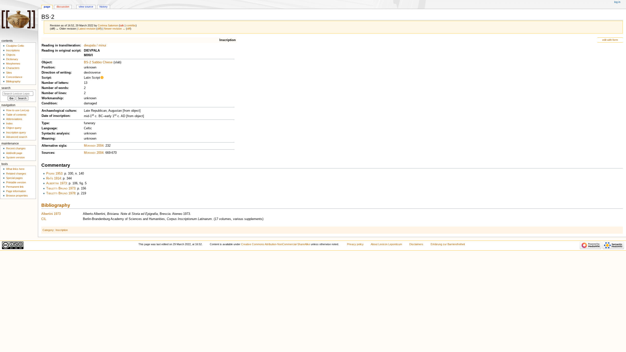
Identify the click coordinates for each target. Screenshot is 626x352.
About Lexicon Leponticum (386, 244)
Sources (48, 152)
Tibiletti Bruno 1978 (60, 193)
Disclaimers (416, 244)
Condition (49, 103)
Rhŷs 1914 (53, 178)
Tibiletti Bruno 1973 (60, 188)
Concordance (14, 77)
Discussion (62, 6)
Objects (10, 54)
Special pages (14, 177)
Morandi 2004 (93, 145)
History (104, 6)
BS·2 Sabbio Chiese (98, 62)
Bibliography (55, 205)
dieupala (90, 45)
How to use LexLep (17, 110)
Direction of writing (56, 72)
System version (15, 157)
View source (86, 6)
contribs (131, 25)
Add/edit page (14, 153)
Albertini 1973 (56, 183)
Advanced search (16, 136)
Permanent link (15, 186)
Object (46, 62)
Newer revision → (114, 28)
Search (6, 88)
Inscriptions (13, 50)
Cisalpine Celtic (15, 45)
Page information (16, 191)
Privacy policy (355, 244)
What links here (15, 168)
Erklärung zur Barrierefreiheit (448, 244)
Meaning (48, 138)
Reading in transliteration (61, 45)
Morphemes (13, 63)
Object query (14, 127)
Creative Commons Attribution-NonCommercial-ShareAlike (275, 244)
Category (48, 230)
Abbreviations (14, 119)
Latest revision (87, 28)
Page (47, 6)
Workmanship (52, 98)
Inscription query (16, 132)
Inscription (227, 40)
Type (45, 123)
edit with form (610, 39)
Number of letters (55, 83)
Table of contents (16, 114)
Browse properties (17, 195)
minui (102, 45)
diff (99, 28)
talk (122, 25)
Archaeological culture (59, 110)
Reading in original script (61, 50)
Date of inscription (55, 116)
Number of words (55, 88)
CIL (43, 219)
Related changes (16, 173)
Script (46, 77)
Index (9, 123)
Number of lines (54, 93)
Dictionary (12, 59)
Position (48, 67)
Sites (9, 72)
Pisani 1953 (54, 173)
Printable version (16, 182)
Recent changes (16, 148)
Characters (13, 67)
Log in (617, 1)
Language (49, 128)
